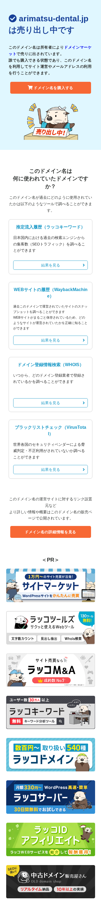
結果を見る (50, 265)
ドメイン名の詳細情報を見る (50, 532)
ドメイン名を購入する (53, 88)
